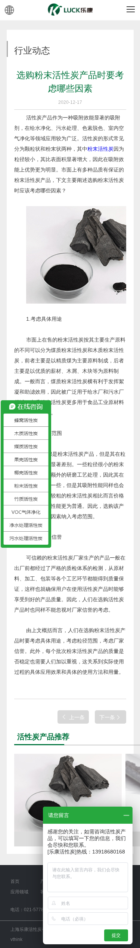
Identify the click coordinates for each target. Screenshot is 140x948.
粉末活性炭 (100, 149)
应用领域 (19, 891)
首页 (14, 881)
